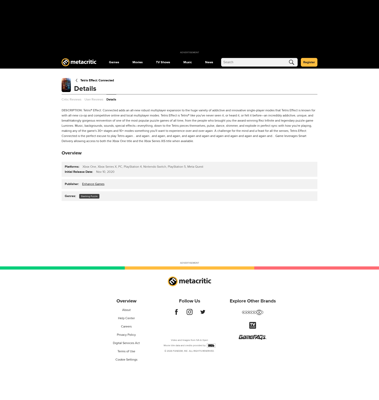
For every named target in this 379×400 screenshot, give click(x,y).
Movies (137, 62)
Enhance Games (93, 184)
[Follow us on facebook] (176, 314)
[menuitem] (114, 62)
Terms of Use (126, 351)
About (126, 310)
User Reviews (93, 99)
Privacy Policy (126, 335)
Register (309, 62)
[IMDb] (211, 345)
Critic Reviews (71, 99)
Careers (126, 326)
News (209, 62)
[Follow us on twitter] (202, 314)
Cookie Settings (126, 360)
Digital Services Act (126, 343)
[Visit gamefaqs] (252, 339)
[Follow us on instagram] (189, 314)
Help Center (126, 318)
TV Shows (163, 62)
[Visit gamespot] (252, 315)
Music (187, 62)
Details (111, 99)
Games (114, 62)
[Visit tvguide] (252, 328)
